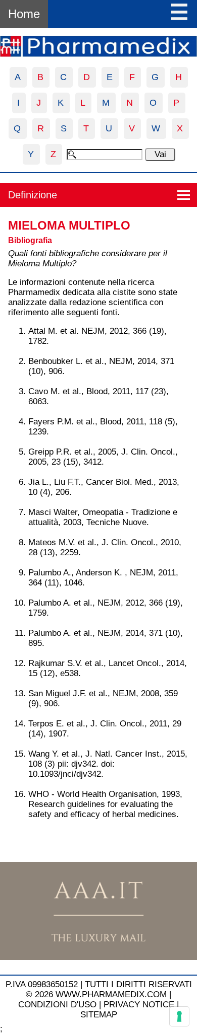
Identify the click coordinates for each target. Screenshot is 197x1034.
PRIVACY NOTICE (139, 1004)
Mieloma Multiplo (69, 225)
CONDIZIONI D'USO (57, 1004)
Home (24, 14)
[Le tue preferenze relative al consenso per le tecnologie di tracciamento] (179, 1016)
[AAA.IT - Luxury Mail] (98, 957)
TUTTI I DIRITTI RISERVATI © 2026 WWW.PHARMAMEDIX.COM (109, 989)
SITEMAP (98, 1014)
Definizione (32, 194)
